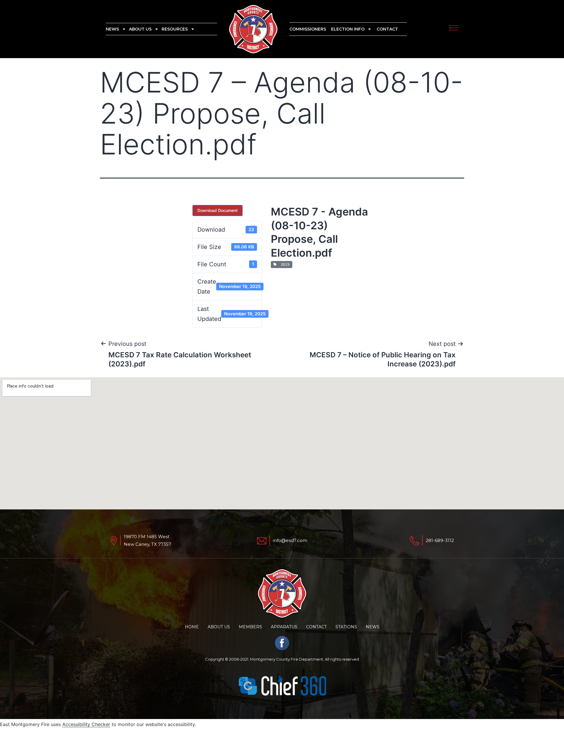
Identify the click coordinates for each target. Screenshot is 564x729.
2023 (284, 264)
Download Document (217, 210)
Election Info (348, 29)
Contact (387, 29)
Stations (346, 626)
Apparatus (284, 626)
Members (250, 626)
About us (140, 29)
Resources (175, 29)
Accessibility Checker (86, 724)
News (112, 29)
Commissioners (307, 29)
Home (192, 626)
